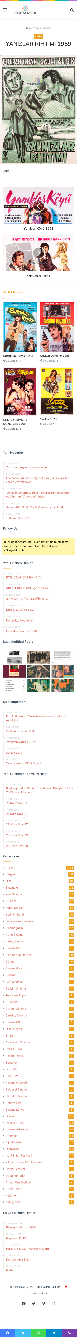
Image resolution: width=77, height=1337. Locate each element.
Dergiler (11, 874)
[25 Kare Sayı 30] (62, 671)
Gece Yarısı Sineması (19, 921)
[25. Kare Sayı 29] (62, 685)
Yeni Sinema (14, 894)
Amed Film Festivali (18, 1182)
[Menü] (5, 11)
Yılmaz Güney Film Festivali (24, 1162)
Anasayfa (34, 28)
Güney (10, 961)
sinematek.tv (38, 1293)
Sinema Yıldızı (15, 1055)
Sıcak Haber (14, 1189)
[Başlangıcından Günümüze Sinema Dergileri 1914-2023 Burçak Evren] (14, 671)
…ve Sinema (14, 981)
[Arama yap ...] (72, 11)
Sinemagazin (14, 928)
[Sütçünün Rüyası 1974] (20, 327)
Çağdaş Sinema (16, 1015)
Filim (8, 880)
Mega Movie (14, 907)
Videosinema (14, 941)
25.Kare (11, 901)
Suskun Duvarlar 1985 (54, 355)
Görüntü (11, 1069)
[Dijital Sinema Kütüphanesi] (23, 9)
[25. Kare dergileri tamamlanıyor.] (14, 685)
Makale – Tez (14, 1122)
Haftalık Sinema (16, 1096)
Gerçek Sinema (16, 1008)
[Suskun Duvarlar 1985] (57, 327)
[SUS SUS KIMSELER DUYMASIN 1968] (20, 391)
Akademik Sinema (18, 1042)
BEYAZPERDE (15, 1002)
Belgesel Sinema (17, 1089)
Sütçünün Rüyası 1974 (18, 356)
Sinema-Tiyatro (16, 968)
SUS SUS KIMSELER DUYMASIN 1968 (16, 422)
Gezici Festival (15, 1169)
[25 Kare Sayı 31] (38, 671)
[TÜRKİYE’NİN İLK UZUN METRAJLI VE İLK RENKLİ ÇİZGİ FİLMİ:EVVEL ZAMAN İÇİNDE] (14, 657)
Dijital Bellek (13, 1142)
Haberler (11, 1195)
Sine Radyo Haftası (18, 955)
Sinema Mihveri (16, 1109)
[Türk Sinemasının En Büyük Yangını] (38, 657)
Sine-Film (12, 1076)
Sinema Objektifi (17, 1082)
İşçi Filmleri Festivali (19, 1155)
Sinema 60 (13, 1022)
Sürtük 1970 (48, 419)
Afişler (47, 28)
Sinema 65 (13, 948)
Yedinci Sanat (15, 914)
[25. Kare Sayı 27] (38, 685)
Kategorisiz (13, 1202)
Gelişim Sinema (16, 988)
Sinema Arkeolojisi (17, 1129)
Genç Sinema (14, 934)
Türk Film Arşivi (16, 995)
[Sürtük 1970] (57, 391)
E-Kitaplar (12, 1135)
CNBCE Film (14, 1049)
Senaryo (11, 1062)
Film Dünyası (14, 1029)
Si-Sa (9, 1035)
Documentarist (15, 1175)
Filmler (10, 1116)
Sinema (10, 975)
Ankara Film (13, 1103)
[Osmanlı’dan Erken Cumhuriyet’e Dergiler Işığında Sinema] (62, 657)
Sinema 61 (13, 887)
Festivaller (12, 1148)
